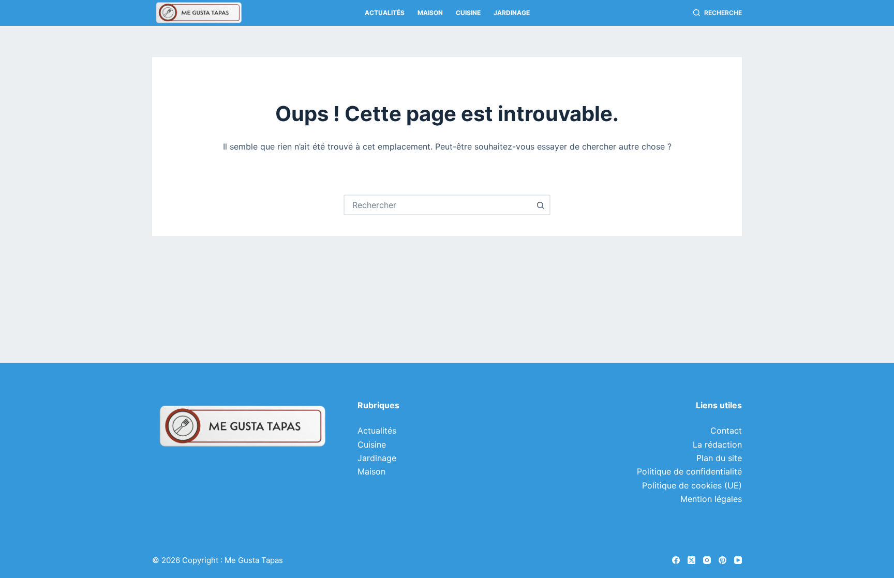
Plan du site (719, 458)
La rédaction (717, 444)
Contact (726, 430)
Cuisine (468, 13)
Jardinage (512, 13)
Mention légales (711, 499)
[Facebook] (676, 560)
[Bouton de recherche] (540, 205)
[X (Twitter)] (691, 560)
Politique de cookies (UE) (692, 485)
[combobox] (438, 205)
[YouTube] (738, 560)
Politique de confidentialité (689, 471)
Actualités (385, 13)
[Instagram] (707, 560)
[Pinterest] (722, 560)
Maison (430, 13)
